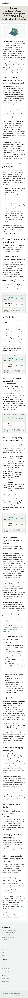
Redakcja (3, 947)
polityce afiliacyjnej (10, 908)
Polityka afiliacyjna (16, 995)
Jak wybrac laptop (5, 978)
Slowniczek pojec (5, 981)
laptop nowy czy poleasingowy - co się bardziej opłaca (13, 793)
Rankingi (3, 962)
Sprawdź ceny (20, 298)
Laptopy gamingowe (6, 971)
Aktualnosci (4, 984)
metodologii (21, 906)
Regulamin (24, 995)
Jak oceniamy (4, 949)
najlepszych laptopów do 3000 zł (11, 799)
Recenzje (3, 965)
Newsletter (4, 986)
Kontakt (3, 955)
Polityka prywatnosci (6, 995)
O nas (2, 952)
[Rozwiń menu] (24, 3)
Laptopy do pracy (5, 968)
